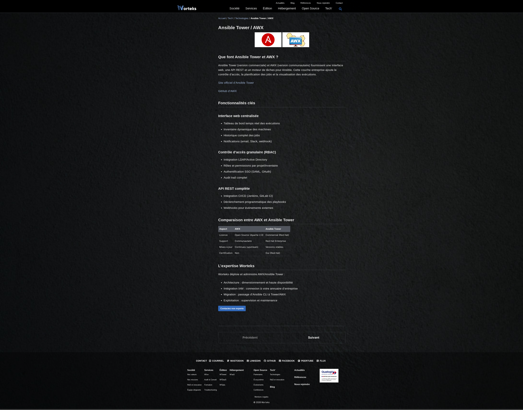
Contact (339, 3)
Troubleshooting (210, 390)
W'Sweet (223, 374)
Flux (322, 361)
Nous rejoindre (323, 3)
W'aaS (232, 374)
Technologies (275, 374)
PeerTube (306, 361)
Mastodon (237, 361)
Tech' (328, 8)
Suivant (313, 337)
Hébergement (287, 8)
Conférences (259, 390)
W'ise (206, 374)
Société (234, 8)
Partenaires (258, 374)
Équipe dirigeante (194, 390)
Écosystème (259, 380)
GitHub (271, 361)
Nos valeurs (192, 374)
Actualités (280, 3)
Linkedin (255, 361)
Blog (292, 3)
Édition (267, 8)
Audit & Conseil (210, 380)
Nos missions (192, 380)
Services (251, 8)
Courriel (217, 361)
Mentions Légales (261, 397)
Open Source (310, 8)
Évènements (259, 385)
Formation (208, 385)
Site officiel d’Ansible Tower (236, 82)
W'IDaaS (223, 380)
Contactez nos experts (232, 308)
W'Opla (222, 385)
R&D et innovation (194, 385)
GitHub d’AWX (227, 91)
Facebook (288, 361)
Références (305, 3)
